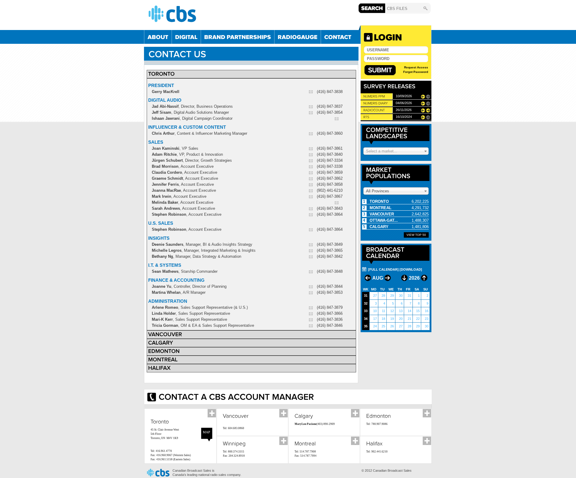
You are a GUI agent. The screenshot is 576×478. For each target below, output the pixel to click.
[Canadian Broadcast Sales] (252, 13)
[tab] (251, 74)
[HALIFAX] (159, 368)
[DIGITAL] (186, 37)
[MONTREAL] (163, 359)
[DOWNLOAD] (411, 269)
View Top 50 (416, 234)
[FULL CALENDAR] (383, 269)
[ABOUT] (158, 37)
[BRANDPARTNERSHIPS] (237, 37)
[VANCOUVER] (165, 334)
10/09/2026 (404, 96)
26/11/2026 (404, 110)
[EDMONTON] (164, 351)
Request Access (416, 67)
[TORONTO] (161, 74)
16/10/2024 (404, 117)
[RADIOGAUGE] (297, 37)
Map (206, 432)
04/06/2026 (404, 103)
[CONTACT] (338, 37)
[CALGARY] (160, 342)
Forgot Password (415, 72)
